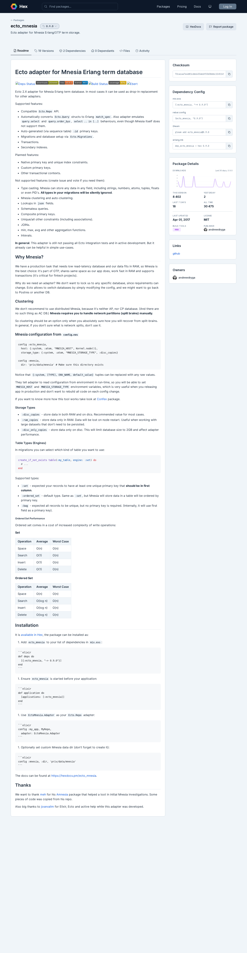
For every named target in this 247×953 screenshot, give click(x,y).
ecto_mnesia (24, 26)
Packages (163, 6)
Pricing (182, 6)
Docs (197, 6)
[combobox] (80, 6)
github (176, 253)
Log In (227, 6)
